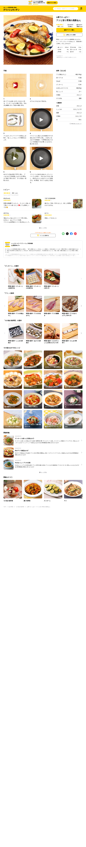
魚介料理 (10, 507)
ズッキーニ (59, 84)
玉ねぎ (58, 81)
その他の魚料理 (20, 507)
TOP (5, 507)
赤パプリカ (59, 77)
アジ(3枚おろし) (61, 74)
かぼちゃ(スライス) (62, 88)
